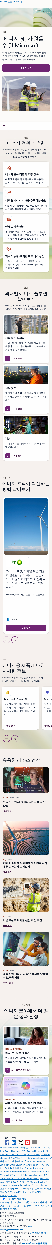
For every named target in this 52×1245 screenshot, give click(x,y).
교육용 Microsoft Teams (21, 1161)
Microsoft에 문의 (39, 1202)
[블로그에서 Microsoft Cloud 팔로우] (34, 1142)
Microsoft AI (5, 1171)
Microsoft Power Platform (36, 1185)
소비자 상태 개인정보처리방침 (15, 1202)
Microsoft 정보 (44, 1188)
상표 (5, 1209)
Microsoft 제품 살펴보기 (37, 1150)
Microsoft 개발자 (31, 1178)
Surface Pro (5, 1147)
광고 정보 (12, 1209)
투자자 (37, 1191)
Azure (32, 1171)
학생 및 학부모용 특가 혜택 (13, 1168)
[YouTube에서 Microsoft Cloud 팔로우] (27, 1142)
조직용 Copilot (33, 1147)
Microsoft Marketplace (13, 1185)
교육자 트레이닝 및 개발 (37, 1164)
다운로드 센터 (33, 1154)
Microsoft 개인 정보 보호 (22, 1191)
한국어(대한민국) (8, 1195)
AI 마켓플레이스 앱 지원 (17, 1181)
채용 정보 (32, 1188)
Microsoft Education (40, 1157)
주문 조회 (25, 1157)
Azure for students (35, 1168)
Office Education (17, 1164)
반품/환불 (15, 1157)
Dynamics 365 (42, 1171)
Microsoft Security (20, 1171)
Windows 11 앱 (7, 1154)
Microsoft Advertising (24, 1174)
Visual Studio (20, 1188)
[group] (26, 565)
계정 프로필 (20, 1154)
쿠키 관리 (40, 1205)
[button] (26, 68)
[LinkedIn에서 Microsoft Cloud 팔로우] (14, 1142)
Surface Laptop (18, 1147)
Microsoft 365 (18, 1150)
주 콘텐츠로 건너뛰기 (11, 1)
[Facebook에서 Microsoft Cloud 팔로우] (7, 1142)
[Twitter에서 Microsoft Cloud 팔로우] (20, 1142)
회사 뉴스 (5, 1191)
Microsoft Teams (15, 1178)
